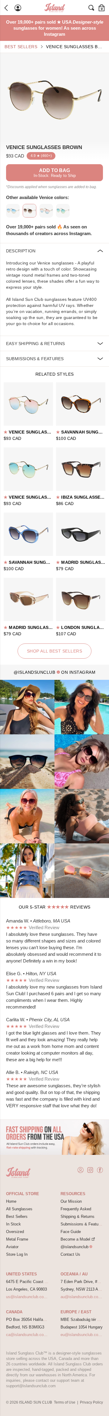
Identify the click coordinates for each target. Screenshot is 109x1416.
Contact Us (70, 1254)
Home (11, 1201)
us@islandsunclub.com (26, 1297)
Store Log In (17, 1254)
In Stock (13, 1224)
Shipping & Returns (77, 1216)
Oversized (15, 1231)
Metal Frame (17, 1239)
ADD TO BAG (55, 173)
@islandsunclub (74, 1247)
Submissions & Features (82, 1224)
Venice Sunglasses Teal (36, 497)
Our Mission (71, 1201)
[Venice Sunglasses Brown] (54, 98)
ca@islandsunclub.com (26, 1334)
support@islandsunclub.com (31, 1386)
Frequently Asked (76, 1209)
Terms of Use (64, 1402)
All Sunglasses (19, 1209)
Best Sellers (21, 46)
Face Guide (71, 1231)
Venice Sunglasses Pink (35, 432)
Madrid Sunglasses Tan (35, 627)
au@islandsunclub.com (81, 1297)
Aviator (12, 1247)
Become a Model (75, 1239)
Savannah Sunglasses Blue (40, 562)
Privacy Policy (91, 1402)
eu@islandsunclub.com (81, 1334)
